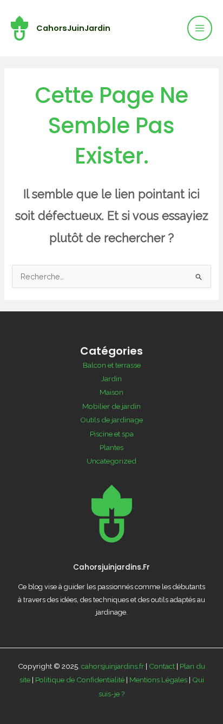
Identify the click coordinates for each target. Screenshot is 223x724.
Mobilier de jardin (111, 406)
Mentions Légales (158, 679)
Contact (162, 666)
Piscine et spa (112, 433)
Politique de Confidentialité (79, 679)
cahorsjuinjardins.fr (112, 666)
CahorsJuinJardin (73, 28)
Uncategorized (111, 460)
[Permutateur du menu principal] (199, 28)
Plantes (111, 447)
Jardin (111, 378)
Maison (111, 392)
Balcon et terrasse (112, 365)
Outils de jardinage (111, 419)
